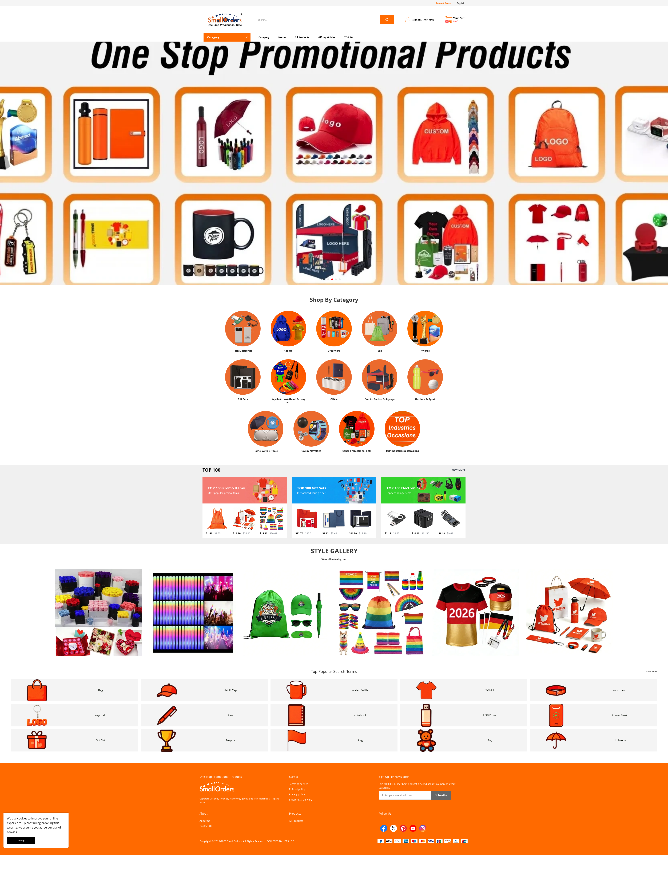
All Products (296, 820)
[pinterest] (403, 828)
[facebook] (383, 828)
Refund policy (297, 789)
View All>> (651, 671)
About (204, 813)
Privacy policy (297, 794)
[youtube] (412, 828)
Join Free (428, 19)
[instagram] (422, 828)
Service (294, 777)
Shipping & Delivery (300, 799)
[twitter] (393, 828)
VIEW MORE (458, 469)
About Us (205, 820)
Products (295, 813)
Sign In (416, 19)
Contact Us (206, 826)
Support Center (444, 3)
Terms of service (298, 784)
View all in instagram (334, 559)
